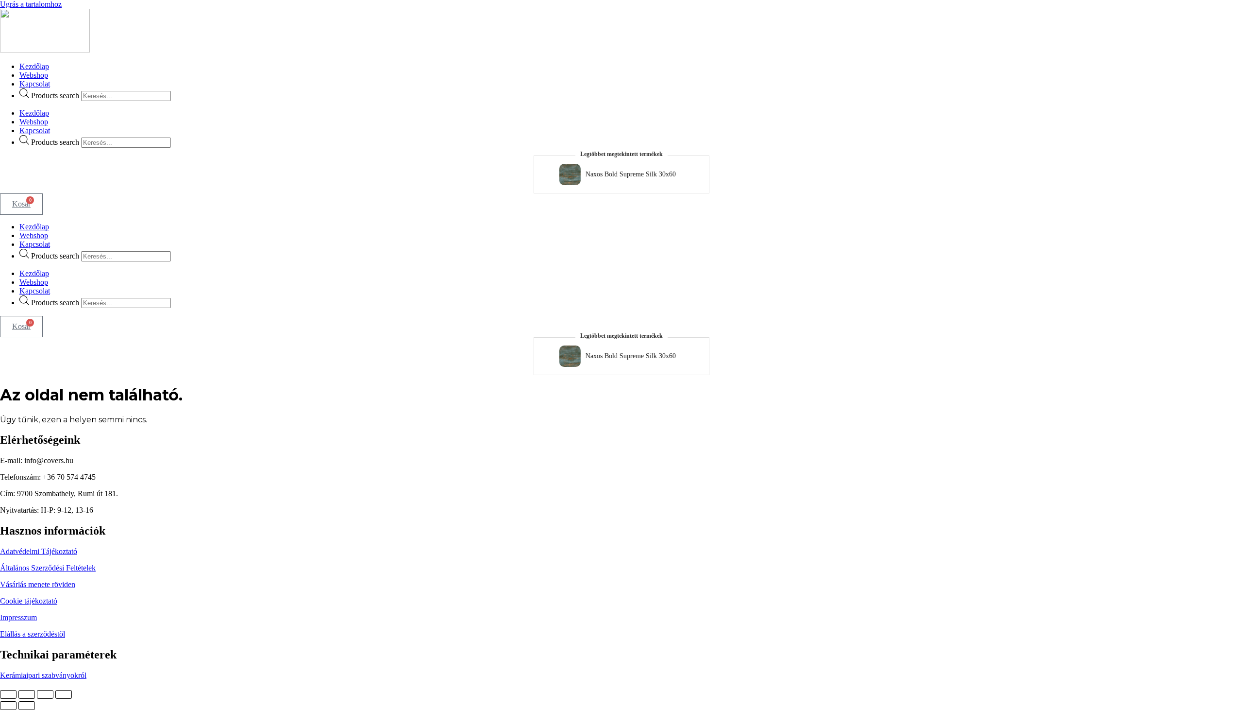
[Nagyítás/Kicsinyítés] (8, 694)
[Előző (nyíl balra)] (8, 705)
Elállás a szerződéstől (32, 634)
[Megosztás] (45, 694)
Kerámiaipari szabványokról (43, 675)
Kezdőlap (34, 66)
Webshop (33, 75)
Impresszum (18, 617)
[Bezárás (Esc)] (63, 694)
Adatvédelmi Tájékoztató (38, 551)
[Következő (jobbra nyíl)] (26, 705)
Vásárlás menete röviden (37, 584)
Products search (55, 95)
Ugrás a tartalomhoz (31, 4)
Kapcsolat (34, 84)
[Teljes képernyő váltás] (26, 694)
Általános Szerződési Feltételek (48, 568)
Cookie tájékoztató (28, 601)
